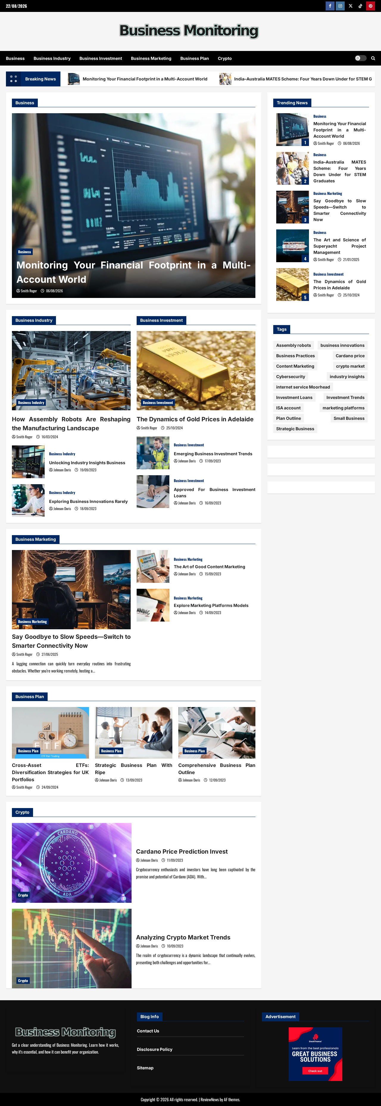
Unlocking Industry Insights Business (28, 461)
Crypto (225, 58)
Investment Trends (346, 397)
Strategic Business (295, 428)
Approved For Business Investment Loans (153, 491)
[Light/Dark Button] (361, 58)
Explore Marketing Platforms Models (153, 605)
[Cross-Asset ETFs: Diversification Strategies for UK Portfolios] (50, 733)
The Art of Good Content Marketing (153, 566)
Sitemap (145, 1067)
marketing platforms (344, 407)
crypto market (350, 366)
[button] (373, 58)
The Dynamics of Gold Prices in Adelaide (195, 419)
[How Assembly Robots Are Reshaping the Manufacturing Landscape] (71, 370)
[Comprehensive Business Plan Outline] (216, 733)
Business (15, 58)
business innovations (343, 345)
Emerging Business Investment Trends (153, 453)
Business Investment (100, 58)
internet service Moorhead (303, 386)
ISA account (288, 407)
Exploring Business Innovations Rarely (28, 500)
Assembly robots (293, 345)
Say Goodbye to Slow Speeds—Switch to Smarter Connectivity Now (292, 207)
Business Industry (52, 58)
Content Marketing (295, 366)
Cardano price (350, 355)
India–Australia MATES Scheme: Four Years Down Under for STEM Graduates (292, 168)
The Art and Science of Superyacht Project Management (292, 245)
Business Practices (295, 355)
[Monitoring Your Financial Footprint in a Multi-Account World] (133, 205)
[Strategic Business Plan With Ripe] (133, 733)
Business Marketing (151, 58)
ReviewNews (210, 1099)
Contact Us (148, 1030)
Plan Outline (288, 418)
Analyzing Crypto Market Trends (72, 949)
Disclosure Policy (154, 1049)
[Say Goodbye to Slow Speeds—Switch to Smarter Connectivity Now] (71, 589)
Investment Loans (294, 397)
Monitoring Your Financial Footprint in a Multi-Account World (145, 78)
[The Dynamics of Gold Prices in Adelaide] (196, 370)
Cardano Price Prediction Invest (72, 863)
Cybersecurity (290, 376)
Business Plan (194, 58)
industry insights (347, 376)
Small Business (349, 418)
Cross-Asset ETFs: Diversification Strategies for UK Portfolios (50, 772)
